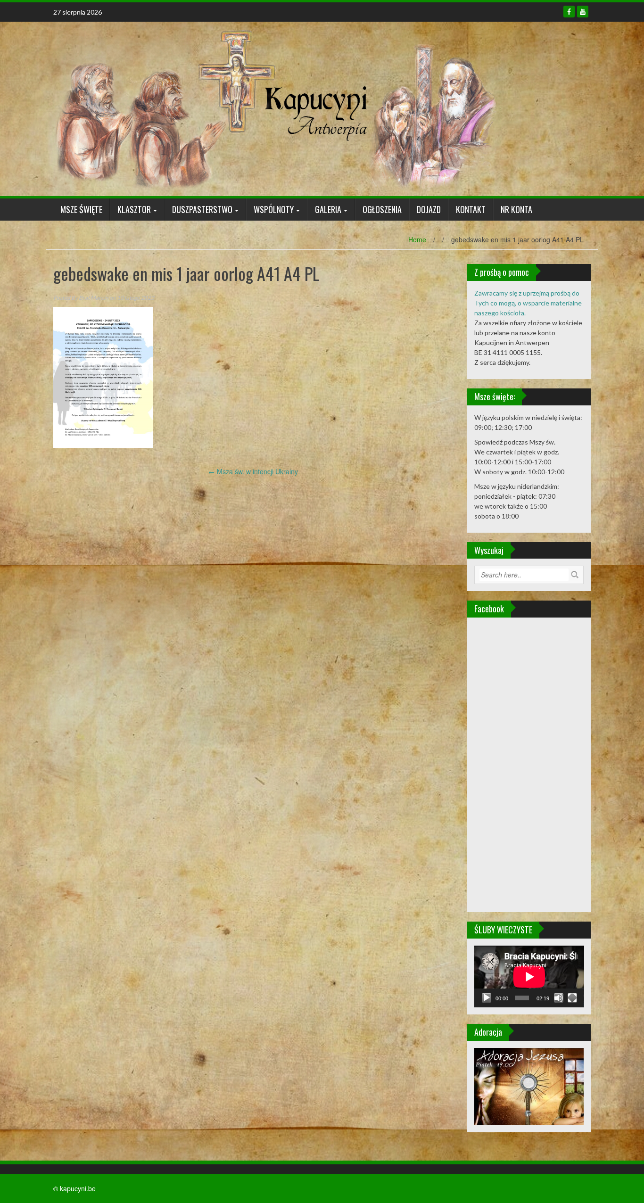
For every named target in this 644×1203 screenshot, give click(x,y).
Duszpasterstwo (202, 209)
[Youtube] (582, 11)
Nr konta (516, 209)
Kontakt (471, 209)
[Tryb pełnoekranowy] (572, 998)
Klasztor (134, 209)
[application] (529, 976)
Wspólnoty (274, 209)
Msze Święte (81, 209)
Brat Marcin (93, 297)
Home (417, 239)
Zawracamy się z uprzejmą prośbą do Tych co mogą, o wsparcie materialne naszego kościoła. (528, 303)
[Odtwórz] (486, 998)
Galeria (328, 209)
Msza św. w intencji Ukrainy (253, 471)
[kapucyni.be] (274, 108)
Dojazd (429, 209)
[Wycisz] (558, 998)
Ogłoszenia (382, 209)
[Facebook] (569, 11)
